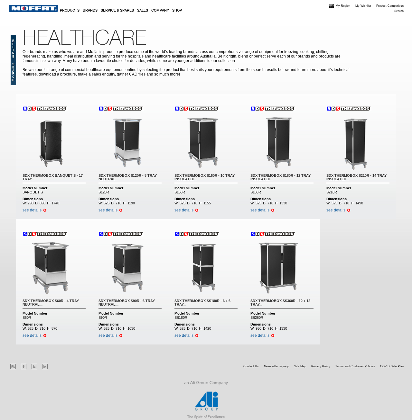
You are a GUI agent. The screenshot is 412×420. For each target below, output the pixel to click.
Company (160, 11)
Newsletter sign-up (276, 366)
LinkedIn (45, 366)
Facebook (23, 366)
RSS (13, 366)
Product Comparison (390, 5)
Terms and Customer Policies (355, 366)
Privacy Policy (320, 366)
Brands (90, 11)
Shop (177, 11)
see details (32, 210)
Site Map (300, 366)
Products (70, 11)
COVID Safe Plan (392, 366)
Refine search (13, 60)
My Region (343, 5)
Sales (142, 11)
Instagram (55, 366)
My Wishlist (363, 5)
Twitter (34, 366)
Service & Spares (117, 11)
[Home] (33, 8)
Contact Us (251, 366)
